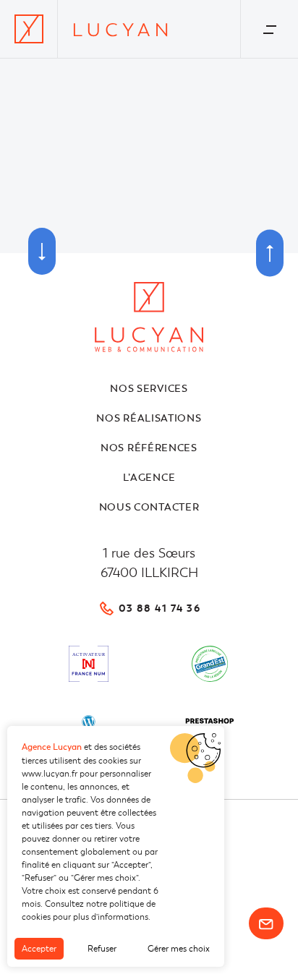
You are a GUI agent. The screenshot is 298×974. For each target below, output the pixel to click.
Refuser (102, 949)
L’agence (149, 477)
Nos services (148, 389)
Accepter (39, 949)
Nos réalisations (148, 418)
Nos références (149, 448)
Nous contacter (149, 507)
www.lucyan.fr (49, 774)
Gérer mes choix (179, 949)
